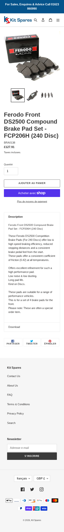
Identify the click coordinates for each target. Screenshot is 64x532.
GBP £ (41, 478)
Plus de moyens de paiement (32, 201)
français (22, 478)
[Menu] (58, 20)
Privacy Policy (15, 413)
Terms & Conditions (18, 404)
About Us (12, 385)
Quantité (8, 164)
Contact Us (13, 376)
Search (11, 422)
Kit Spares (36, 520)
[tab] (32, 216)
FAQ (9, 394)
